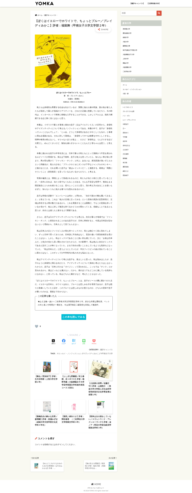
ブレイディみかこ (92, 353)
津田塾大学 (126, 29)
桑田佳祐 (126, 167)
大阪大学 (126, 42)
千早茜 (125, 137)
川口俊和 (126, 154)
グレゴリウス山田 (128, 111)
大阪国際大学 (127, 67)
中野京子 (126, 124)
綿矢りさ (126, 171)
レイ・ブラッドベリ (129, 120)
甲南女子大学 (107, 353)
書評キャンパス (106, 349)
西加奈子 (126, 175)
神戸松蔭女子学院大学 (130, 50)
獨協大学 (126, 63)
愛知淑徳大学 (127, 33)
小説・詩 (126, 94)
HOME (97, 484)
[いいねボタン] (36, 326)
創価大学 (126, 37)
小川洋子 (126, 150)
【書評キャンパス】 (137, 3)
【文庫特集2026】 (153, 3)
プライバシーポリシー (95, 488)
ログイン (59, 444)
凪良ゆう (126, 133)
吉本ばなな (126, 145)
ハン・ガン (126, 116)
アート (125, 85)
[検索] (159, 13)
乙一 (124, 128)
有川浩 (125, 162)
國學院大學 (126, 46)
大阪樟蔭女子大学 (128, 54)
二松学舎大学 (127, 71)
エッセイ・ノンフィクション (70, 353)
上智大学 (126, 59)
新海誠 (125, 158)
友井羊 (125, 141)
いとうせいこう (128, 107)
